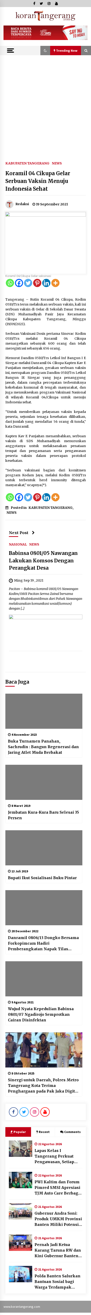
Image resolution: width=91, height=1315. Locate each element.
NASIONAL (18, 544)
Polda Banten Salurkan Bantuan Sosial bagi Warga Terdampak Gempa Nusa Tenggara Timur (57, 1282)
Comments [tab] (72, 1132)
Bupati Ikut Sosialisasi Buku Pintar (42, 877)
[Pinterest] (37, 283)
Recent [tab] (44, 1132)
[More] (55, 283)
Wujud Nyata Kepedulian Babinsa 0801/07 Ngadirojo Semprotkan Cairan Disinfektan (41, 1014)
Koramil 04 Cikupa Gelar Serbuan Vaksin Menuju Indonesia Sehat (37, 181)
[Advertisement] (45, 103)
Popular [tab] (20, 1132)
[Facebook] (19, 283)
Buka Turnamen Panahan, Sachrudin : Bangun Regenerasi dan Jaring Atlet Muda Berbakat (43, 747)
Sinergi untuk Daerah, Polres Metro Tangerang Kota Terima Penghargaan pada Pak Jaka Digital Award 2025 (43, 1086)
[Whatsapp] (10, 283)
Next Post (18, 532)
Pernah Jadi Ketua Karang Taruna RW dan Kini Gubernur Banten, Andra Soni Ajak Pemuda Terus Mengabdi (58, 1250)
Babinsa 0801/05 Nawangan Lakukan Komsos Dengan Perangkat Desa (43, 560)
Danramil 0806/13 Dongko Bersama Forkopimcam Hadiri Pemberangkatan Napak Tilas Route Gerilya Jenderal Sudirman (43, 943)
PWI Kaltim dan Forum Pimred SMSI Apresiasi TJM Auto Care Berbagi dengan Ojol (57, 1188)
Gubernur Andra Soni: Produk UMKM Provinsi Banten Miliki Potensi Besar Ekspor (58, 1219)
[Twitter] (28, 283)
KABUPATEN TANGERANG (27, 163)
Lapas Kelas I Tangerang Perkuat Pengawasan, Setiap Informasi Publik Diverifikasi (54, 1156)
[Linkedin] (46, 283)
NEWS (57, 163)
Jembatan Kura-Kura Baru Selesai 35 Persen (43, 815)
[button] (45, 50)
